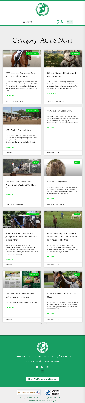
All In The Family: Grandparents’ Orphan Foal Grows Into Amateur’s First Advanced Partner (63, 236)
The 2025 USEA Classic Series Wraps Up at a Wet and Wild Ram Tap (21, 184)
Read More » (10, 95)
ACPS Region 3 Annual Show (19, 130)
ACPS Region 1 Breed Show (59, 111)
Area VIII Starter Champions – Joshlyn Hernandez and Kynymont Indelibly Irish (21, 236)
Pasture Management (57, 181)
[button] (27, 21)
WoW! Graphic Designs (46, 400)
